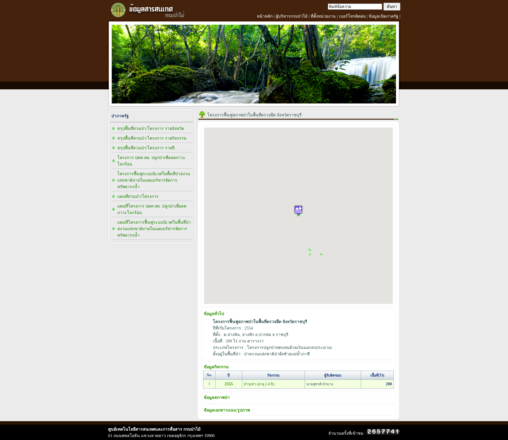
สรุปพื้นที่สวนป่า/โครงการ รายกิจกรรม (151, 138)
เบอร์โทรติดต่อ (352, 16)
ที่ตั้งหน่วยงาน (323, 16)
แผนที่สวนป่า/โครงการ (137, 196)
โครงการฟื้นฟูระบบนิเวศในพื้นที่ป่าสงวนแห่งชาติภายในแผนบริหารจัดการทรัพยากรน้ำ (153, 180)
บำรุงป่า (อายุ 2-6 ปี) (259, 384)
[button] (298, 210)
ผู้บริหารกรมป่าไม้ (292, 16)
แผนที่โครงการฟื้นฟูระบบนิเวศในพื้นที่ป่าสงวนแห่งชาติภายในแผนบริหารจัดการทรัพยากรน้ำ (154, 228)
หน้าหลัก (265, 16)
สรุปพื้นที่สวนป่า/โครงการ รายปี (146, 148)
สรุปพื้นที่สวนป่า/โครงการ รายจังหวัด (150, 128)
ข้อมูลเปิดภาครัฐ (383, 16)
